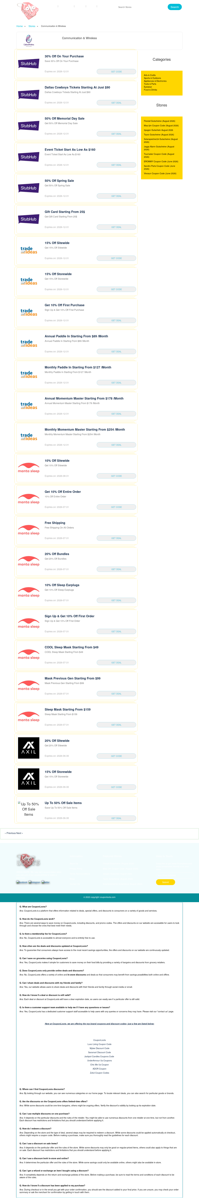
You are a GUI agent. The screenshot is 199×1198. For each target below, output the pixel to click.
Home (53, 6)
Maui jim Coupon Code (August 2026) (161, 125)
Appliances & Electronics (155, 80)
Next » (19, 833)
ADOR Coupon (99, 1068)
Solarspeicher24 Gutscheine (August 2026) (123, 883)
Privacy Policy (76, 868)
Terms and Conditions (80, 873)
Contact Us (105, 6)
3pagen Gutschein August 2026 (158, 130)
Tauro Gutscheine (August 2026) (159, 134)
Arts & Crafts (150, 75)
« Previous (10, 833)
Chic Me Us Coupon (99, 1064)
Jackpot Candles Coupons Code (99, 1056)
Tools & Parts (150, 83)
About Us (74, 863)
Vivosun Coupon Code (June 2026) (160, 173)
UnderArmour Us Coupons (99, 1060)
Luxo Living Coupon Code (99, 1044)
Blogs (92, 6)
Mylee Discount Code (99, 1048)
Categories (66, 6)
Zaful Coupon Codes (99, 1072)
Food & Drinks (150, 89)
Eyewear (148, 86)
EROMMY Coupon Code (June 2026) (161, 161)
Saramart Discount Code (99, 1052)
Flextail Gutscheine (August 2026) (159, 120)
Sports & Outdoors (152, 78)
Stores (80, 6)
